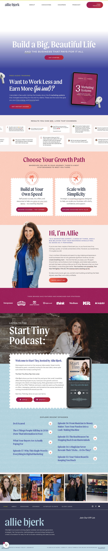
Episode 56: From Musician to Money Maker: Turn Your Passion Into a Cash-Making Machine (75, 426)
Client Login (67, 506)
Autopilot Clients (50, 506)
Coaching (46, 4)
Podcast (76, 4)
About (32, 4)
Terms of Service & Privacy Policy (14, 547)
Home (5, 506)
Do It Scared (19, 423)
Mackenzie (5, 548)
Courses (62, 4)
